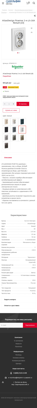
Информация (18, 351)
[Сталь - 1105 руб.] (14, 137)
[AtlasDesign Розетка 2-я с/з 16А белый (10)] (18, 39)
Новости (19, 344)
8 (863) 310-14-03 (20, 373)
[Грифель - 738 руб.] (14, 129)
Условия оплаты (18, 358)
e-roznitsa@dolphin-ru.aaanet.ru (20, 378)
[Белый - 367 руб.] (22, 129)
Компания (18, 337)
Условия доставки (18, 361)
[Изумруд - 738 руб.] (22, 121)
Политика (18, 346)
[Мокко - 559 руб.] (6, 145)
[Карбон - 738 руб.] (6, 129)
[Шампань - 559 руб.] (22, 137)
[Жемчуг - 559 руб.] (14, 121)
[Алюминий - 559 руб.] (6, 137)
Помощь (18, 355)
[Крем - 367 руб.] (6, 121)
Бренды (18, 363)
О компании (18, 341)
